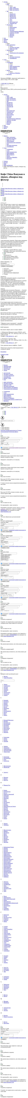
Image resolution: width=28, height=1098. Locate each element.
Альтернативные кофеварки (17, 31)
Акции (5, 370)
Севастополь (7, 933)
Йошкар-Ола (7, 785)
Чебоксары (6, 984)
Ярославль (6, 1023)
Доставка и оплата (8, 374)
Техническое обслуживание (17, 53)
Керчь (5, 799)
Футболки (12, 28)
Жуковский (6, 767)
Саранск (6, 930)
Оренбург (6, 887)
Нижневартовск (8, 856)
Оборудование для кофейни (11, 387)
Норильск (6, 875)
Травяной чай (13, 23)
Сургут (5, 948)
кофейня (6, 39)
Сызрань (6, 949)
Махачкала (6, 832)
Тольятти (6, 959)
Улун (11, 19)
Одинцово (6, 883)
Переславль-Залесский (9, 899)
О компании (7, 391)
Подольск (6, 904)
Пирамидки (13, 14)
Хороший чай (7, 367)
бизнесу (6, 42)
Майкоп (6, 831)
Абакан (5, 684)
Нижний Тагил (7, 860)
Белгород (6, 705)
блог (5, 38)
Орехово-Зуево (7, 888)
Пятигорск (6, 909)
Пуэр (11, 20)
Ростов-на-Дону (8, 917)
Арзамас (6, 688)
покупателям (7, 373)
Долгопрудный (7, 750)
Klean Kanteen (13, 27)
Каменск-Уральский (9, 794)
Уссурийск (6, 970)
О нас (5, 59)
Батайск (6, 704)
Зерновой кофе (7, 366)
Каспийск (6, 797)
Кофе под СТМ (13, 48)
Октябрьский (7, 884)
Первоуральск (7, 897)
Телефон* (3, 440)
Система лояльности (9, 375)
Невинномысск (7, 852)
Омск (5, 885)
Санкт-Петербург (8, 677)
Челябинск (6, 985)
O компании (10, 62)
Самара (5, 928)
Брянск (5, 715)
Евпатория (6, 756)
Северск (6, 936)
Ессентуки (6, 761)
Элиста (5, 1009)
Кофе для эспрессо (14, 10)
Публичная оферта (13, 431)
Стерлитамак (7, 946)
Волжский (6, 729)
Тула (5, 961)
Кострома (6, 810)
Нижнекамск (7, 858)
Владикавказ (7, 724)
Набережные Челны (9, 847)
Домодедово (7, 751)
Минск (5, 835)
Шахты (5, 996)
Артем (5, 691)
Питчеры (12, 30)
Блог (5, 379)
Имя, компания (4, 586)
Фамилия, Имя (4, 438)
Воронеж (6, 732)
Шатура (6, 995)
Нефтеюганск (7, 855)
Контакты (9, 74)
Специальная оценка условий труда (13, 399)
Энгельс (6, 1010)
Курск (5, 817)
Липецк (6, 823)
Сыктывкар (6, 950)
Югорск (6, 1015)
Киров (5, 801)
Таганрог (6, 955)
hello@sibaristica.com (6, 511)
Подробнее (3, 351)
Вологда (6, 731)
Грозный (6, 741)
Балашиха (6, 701)
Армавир (6, 689)
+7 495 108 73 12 (5, 83)
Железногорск (7, 766)
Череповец (6, 987)
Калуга (5, 793)
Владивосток (7, 722)
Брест (5, 713)
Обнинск (6, 881)
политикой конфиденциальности (17, 447)
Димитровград (7, 749)
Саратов (6, 932)
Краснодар (6, 813)
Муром (5, 840)
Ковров (5, 803)
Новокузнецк (7, 862)
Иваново (6, 777)
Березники (6, 708)
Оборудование (10, 50)
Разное (11, 36)
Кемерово (6, 798)
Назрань (6, 848)
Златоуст (6, 772)
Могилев (6, 836)
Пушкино (6, 908)
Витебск (6, 721)
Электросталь (7, 1007)
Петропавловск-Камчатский (11, 903)
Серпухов (6, 938)
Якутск (5, 1022)
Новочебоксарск (8, 868)
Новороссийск (7, 866)
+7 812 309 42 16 (9, 336)
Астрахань (6, 694)
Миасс (5, 834)
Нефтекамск (7, 854)
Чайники (12, 34)
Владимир (6, 725)
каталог (5, 1)
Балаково (6, 700)
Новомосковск (7, 864)
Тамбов (5, 957)
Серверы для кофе (14, 32)
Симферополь (7, 940)
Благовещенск (7, 711)
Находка (6, 851)
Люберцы (6, 825)
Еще (8, 54)
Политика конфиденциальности (9, 430)
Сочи (5, 942)
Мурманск (6, 839)
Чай (8, 11)
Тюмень (6, 962)
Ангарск (6, 687)
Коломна (6, 805)
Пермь (5, 900)
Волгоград (6, 726)
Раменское (6, 914)
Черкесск (6, 988)
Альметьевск (7, 685)
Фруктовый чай (14, 22)
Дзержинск (6, 747)
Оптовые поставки (14, 47)
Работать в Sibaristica (15, 73)
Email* (2, 441)
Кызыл (5, 818)
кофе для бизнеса (11, 44)
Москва (5, 676)
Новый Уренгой (8, 872)
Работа (8, 70)
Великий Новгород (8, 720)
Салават (6, 926)
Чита (5, 989)
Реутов (5, 916)
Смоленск (6, 941)
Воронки (12, 35)
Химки (5, 979)
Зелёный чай (13, 18)
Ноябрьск (6, 876)
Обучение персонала (15, 57)
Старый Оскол (7, 945)
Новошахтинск (7, 871)
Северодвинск (7, 934)
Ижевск (6, 778)
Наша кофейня (13, 67)
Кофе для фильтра (14, 8)
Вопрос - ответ (7, 378)
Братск (5, 712)
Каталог (6, 365)
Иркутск (6, 780)
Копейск (6, 807)
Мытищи (6, 842)
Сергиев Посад (7, 937)
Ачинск (6, 695)
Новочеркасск (7, 870)
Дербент (6, 746)
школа (5, 40)
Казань (5, 790)
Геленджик (6, 737)
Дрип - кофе (13, 7)
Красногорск (7, 811)
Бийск (5, 709)
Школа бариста (13, 69)
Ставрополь (7, 944)
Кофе (8, 4)
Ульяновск (6, 969)
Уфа (5, 971)
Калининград (7, 791)
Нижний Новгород (8, 859)
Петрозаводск (7, 901)
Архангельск (7, 692)
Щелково (6, 1001)
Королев (6, 809)
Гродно (5, 740)
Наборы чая (13, 15)
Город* (2, 588)
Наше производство (15, 66)
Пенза (5, 896)
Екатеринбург (7, 758)
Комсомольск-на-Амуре (10, 806)
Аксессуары (10, 24)
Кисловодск (7, 802)
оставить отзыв (4, 354)
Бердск (5, 707)
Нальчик (6, 849)
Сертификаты (13, 58)
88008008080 (4, 510)
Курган (5, 815)
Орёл (5, 891)
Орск (5, 889)
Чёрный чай (13, 16)
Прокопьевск (7, 905)
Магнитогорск (7, 830)
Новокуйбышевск (8, 863)
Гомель (5, 738)
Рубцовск (6, 918)
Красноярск (7, 814)
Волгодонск (7, 728)
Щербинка (6, 1002)
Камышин (6, 795)
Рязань (5, 921)
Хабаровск (6, 976)
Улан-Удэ (6, 967)
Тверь (5, 958)
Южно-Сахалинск (8, 1016)
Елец (5, 759)
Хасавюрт (6, 978)
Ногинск (6, 874)
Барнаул (6, 703)
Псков (5, 907)
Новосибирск (7, 867)
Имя (2, 553)
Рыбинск (6, 920)
